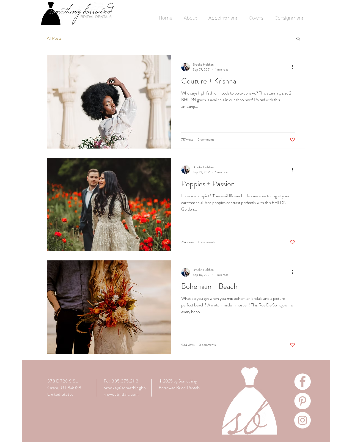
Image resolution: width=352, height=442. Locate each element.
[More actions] (294, 67)
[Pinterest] (302, 401)
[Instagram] (302, 420)
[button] (298, 39)
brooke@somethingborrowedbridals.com (125, 390)
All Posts (54, 38)
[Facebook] (302, 381)
